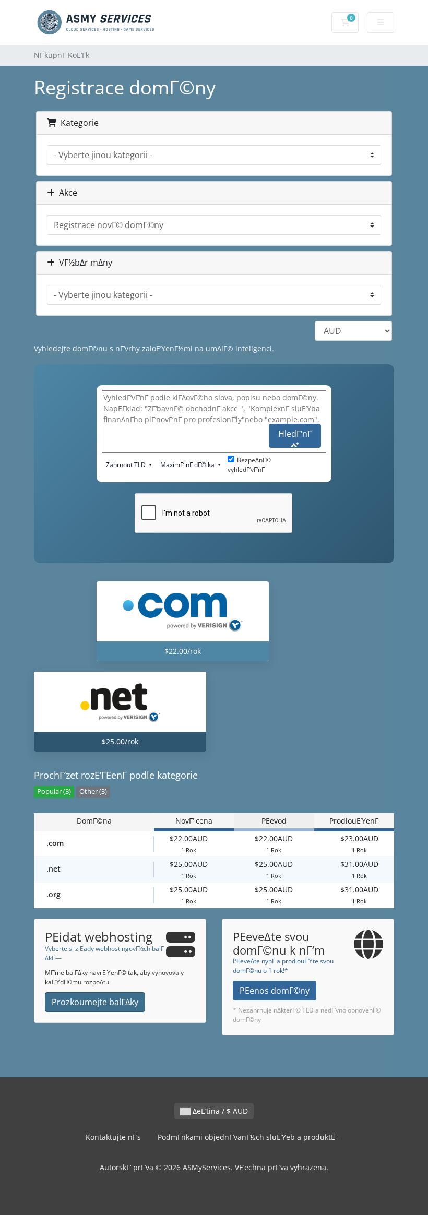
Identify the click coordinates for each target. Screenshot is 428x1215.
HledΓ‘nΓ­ (295, 433)
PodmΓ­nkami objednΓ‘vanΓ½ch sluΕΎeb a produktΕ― (250, 1137)
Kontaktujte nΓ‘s (113, 1137)
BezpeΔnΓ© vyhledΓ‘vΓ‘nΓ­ (249, 465)
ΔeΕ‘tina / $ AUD (219, 1111)
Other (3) (93, 791)
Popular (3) (54, 791)
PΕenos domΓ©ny (275, 990)
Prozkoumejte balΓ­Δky (95, 1002)
